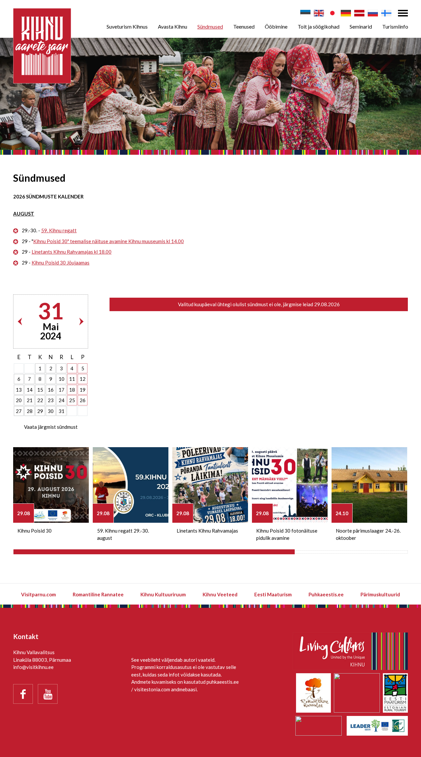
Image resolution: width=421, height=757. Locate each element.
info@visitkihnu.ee (33, 667)
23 (51, 400)
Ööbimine (276, 26)
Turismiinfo (395, 26)
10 (61, 379)
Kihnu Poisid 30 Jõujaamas (60, 262)
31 (61, 411)
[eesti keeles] (305, 13)
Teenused (244, 26)
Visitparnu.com (38, 594)
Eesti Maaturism (273, 594)
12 (83, 379)
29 (40, 411)
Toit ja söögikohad (318, 26)
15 (40, 390)
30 (51, 411)
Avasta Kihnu (172, 26)
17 (61, 390)
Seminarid (361, 26)
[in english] (319, 13)
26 (83, 400)
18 (72, 390)
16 (51, 390)
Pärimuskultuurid (380, 594)
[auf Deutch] (346, 13)
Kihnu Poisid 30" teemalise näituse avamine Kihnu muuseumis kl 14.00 (108, 241)
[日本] (332, 13)
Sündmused (210, 26)
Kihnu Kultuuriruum (163, 594)
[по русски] (373, 13)
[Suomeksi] (386, 13)
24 (61, 400)
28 (30, 411)
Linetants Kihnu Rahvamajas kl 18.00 (71, 252)
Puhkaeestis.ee (326, 594)
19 (83, 390)
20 (19, 400)
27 (19, 411)
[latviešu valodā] (359, 13)
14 (30, 390)
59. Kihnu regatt (59, 230)
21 (30, 400)
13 (19, 390)
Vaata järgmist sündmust (51, 427)
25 (72, 400)
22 (40, 400)
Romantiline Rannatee (98, 594)
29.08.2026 (327, 304)
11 (72, 379)
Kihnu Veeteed (220, 594)
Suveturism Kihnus (127, 26)
